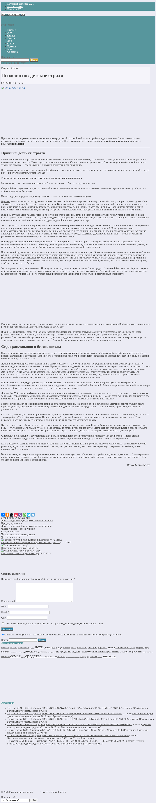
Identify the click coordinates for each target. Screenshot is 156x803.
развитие (25, 518)
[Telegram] (33, 515)
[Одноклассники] (7, 515)
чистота (109, 656)
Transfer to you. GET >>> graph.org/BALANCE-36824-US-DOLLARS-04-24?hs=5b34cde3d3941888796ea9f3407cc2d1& (68, 735)
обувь (20, 652)
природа (61, 651)
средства (33, 655)
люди (147, 648)
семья (15, 656)
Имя (4, 606)
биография (5, 648)
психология (13, 518)
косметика (121, 647)
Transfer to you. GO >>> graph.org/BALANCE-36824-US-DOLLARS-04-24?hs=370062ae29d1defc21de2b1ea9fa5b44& (67, 730)
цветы (100, 657)
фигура (83, 657)
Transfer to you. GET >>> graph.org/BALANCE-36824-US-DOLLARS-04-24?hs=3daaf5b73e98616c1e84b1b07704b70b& (68, 719)
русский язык (148, 652)
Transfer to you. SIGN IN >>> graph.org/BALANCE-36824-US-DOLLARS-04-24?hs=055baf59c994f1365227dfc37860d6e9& (69, 724)
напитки (5, 651)
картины (102, 647)
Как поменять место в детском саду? (20, 553)
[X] (11, 515)
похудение (52, 652)
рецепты (137, 651)
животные (66, 648)
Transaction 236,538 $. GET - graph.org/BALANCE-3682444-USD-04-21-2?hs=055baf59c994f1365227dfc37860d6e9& (66, 741)
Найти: (5, 640)
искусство (82, 647)
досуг (54, 647)
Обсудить (18, 83)
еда (60, 647)
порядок (38, 651)
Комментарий (8, 601)
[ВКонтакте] (3, 515)
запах (73, 648)
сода (23, 657)
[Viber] (20, 515)
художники (92, 656)
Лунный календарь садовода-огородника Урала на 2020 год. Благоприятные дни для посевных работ (79, 725)
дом (47, 647)
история (92, 647)
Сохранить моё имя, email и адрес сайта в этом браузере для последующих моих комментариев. (54, 623)
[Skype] (28, 515)
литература (140, 648)
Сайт (3, 617)
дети (3, 518)
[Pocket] (16, 515)
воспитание (23, 647)
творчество (49, 656)
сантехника (5, 657)
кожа (111, 647)
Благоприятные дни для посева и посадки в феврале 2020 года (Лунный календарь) (50, 738)
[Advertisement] (75, 113)
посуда (44, 652)
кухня (131, 647)
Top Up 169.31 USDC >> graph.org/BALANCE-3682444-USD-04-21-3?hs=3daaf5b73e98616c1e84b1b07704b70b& (65, 708)
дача (32, 647)
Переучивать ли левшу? (13, 548)
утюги (76, 657)
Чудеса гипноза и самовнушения (18, 528)
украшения (70, 657)
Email (5, 612)
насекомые (13, 652)
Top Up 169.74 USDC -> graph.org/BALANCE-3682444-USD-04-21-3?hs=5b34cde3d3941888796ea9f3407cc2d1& (64, 713)
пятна (102, 651)
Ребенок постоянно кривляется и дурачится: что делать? (30, 542)
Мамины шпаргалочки (13, 14)
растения (125, 651)
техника (61, 656)
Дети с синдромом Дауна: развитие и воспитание (27, 520)
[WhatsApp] (24, 515)
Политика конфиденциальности (105, 634)
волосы (13, 647)
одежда (28, 651)
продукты (74, 651)
